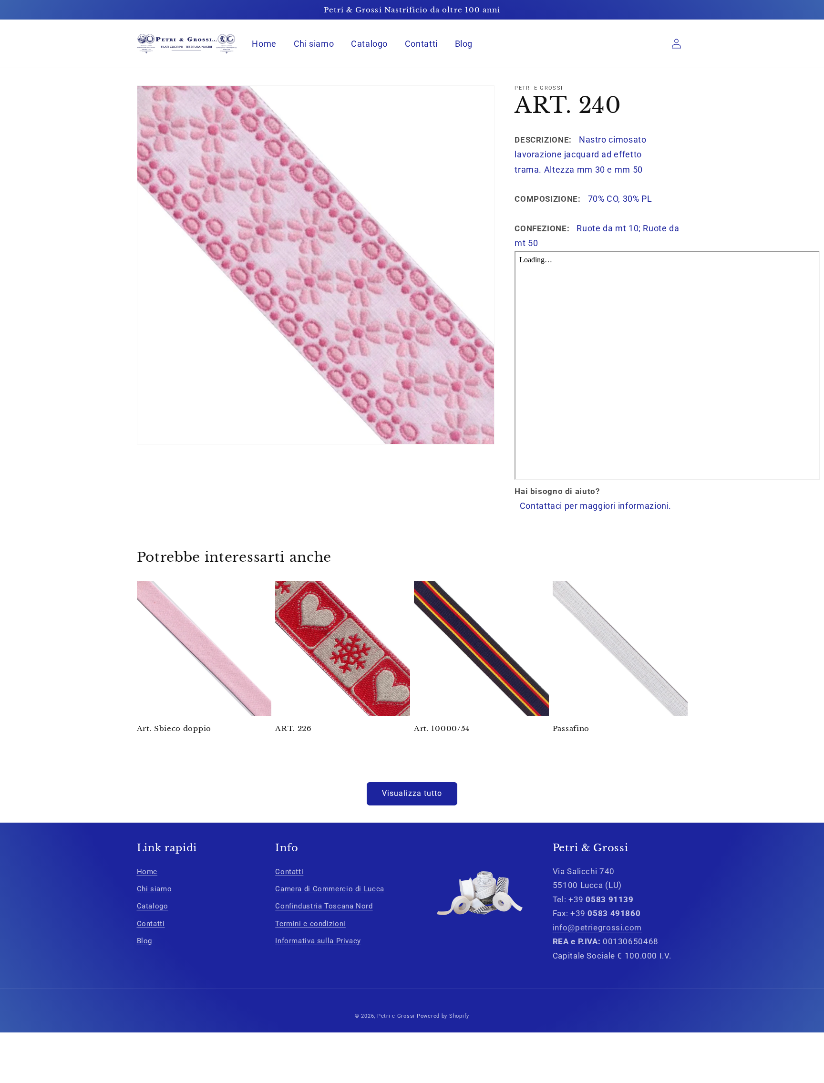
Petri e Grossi (396, 1016)
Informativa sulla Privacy (318, 941)
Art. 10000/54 (442, 728)
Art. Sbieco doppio (174, 728)
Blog (145, 941)
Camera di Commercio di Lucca (329, 889)
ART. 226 (293, 728)
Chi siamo (154, 889)
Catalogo (152, 906)
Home (147, 871)
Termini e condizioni (310, 923)
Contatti (151, 923)
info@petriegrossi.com (597, 927)
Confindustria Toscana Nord (323, 906)
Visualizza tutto (412, 793)
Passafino (571, 728)
